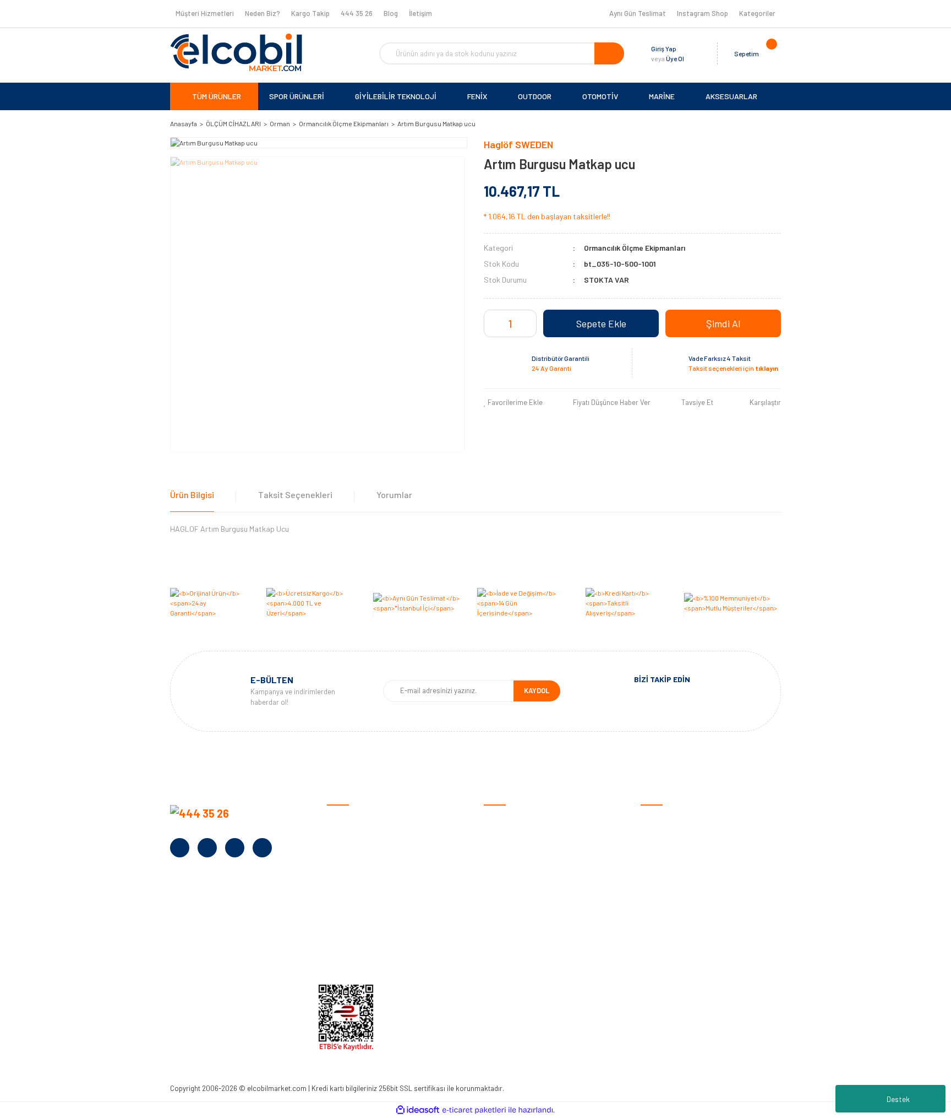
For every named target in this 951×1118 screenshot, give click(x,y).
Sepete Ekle (601, 323)
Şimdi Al (723, 323)
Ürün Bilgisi (192, 494)
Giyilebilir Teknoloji (671, 853)
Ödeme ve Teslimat (515, 836)
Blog (391, 13)
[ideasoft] (418, 1110)
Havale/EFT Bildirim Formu (528, 973)
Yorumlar (394, 494)
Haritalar (656, 905)
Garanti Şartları (510, 871)
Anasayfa (343, 819)
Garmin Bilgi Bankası (517, 939)
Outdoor (655, 871)
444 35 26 (357, 13)
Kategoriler (757, 13)
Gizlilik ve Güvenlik (513, 853)
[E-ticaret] (474, 1110)
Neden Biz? (262, 13)
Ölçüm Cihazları (666, 939)
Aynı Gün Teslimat (637, 13)
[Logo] (236, 52)
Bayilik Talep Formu (359, 905)
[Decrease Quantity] (493, 323)
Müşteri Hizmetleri (205, 13)
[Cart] (770, 53)
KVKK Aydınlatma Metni (365, 956)
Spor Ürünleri (662, 836)
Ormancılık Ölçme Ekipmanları (634, 247)
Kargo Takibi (505, 956)
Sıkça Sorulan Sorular (520, 922)
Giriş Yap (663, 48)
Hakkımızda (346, 836)
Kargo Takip (310, 13)
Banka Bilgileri (350, 871)
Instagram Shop (702, 13)
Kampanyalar (349, 888)
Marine (651, 888)
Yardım (338, 939)
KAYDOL (536, 690)
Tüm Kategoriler (667, 956)
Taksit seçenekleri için (733, 368)
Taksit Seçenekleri (295, 494)
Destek (898, 1099)
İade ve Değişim (509, 888)
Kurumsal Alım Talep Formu (372, 922)
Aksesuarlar (661, 922)
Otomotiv (657, 819)
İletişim (420, 13)
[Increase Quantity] (526, 323)
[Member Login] (695, 53)
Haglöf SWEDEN (518, 144)
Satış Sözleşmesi (512, 819)
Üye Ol (675, 58)
